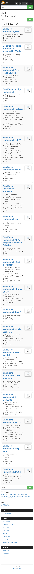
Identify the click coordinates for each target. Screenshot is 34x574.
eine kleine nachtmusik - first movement (11, 375)
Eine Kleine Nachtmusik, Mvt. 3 (12, 311)
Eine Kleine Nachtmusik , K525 (12, 138)
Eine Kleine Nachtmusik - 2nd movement (11, 262)
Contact (19, 568)
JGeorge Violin (20, 496)
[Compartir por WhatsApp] (16, 3)
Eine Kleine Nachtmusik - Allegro (13, 107)
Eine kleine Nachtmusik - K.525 (12, 421)
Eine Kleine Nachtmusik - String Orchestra (12, 329)
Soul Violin (27, 496)
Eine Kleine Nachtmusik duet (11, 217)
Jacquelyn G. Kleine (14, 494)
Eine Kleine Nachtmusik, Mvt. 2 (12, 30)
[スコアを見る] (28, 30)
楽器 (4, 510)
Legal (14, 568)
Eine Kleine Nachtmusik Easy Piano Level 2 (11, 70)
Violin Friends (4, 494)
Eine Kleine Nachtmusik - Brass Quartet (12, 289)
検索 (30, 7)
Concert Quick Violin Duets (8, 498)
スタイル (5, 556)
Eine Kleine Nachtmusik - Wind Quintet (12, 352)
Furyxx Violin (4, 496)
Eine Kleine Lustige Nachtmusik (12, 90)
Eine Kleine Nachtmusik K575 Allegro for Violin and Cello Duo (13, 241)
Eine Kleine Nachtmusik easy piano (11, 448)
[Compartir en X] (20, 3)
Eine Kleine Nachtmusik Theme (12, 168)
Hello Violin (12, 496)
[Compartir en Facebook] (23, 3)
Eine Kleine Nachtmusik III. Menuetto (10, 397)
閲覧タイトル (6, 550)
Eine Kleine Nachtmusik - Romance (9, 189)
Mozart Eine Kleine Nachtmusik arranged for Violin (12, 48)
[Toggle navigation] (31, 2)
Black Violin (24, 494)
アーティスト (6, 518)
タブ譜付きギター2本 (6, 505)
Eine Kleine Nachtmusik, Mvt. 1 (12, 470)
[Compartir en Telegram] (26, 3)
